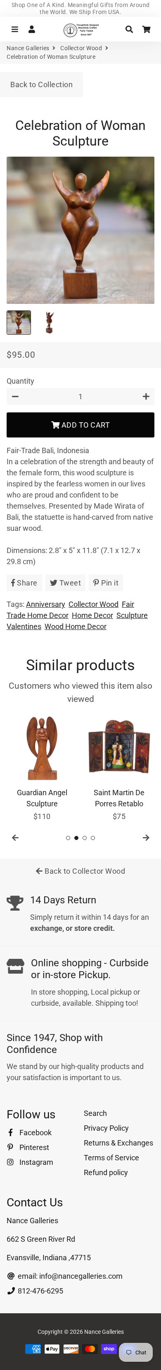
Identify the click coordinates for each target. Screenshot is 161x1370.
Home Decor (92, 615)
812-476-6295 (39, 1291)
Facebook (35, 1132)
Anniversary (45, 604)
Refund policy (106, 1172)
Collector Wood (81, 48)
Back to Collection (41, 84)
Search (95, 1113)
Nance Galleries (28, 48)
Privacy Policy (106, 1128)
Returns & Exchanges (118, 1143)
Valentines (24, 626)
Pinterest (33, 1147)
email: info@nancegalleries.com (69, 1276)
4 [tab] (93, 838)
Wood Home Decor (76, 626)
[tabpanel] (42, 767)
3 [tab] (85, 838)
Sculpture (132, 615)
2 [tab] (76, 838)
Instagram (35, 1162)
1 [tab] (68, 838)
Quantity (20, 381)
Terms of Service (111, 1157)
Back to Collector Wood (84, 871)
